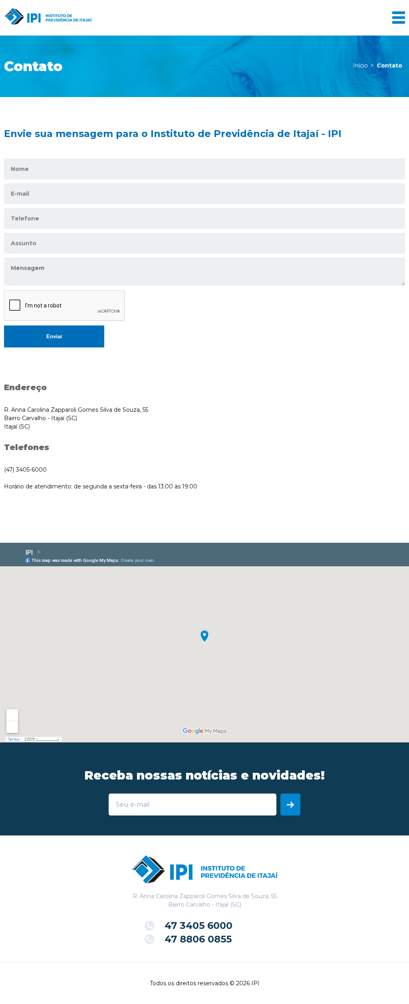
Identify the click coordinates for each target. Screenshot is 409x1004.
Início (360, 65)
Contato (389, 65)
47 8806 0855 (198, 939)
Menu (398, 17)
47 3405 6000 (198, 925)
